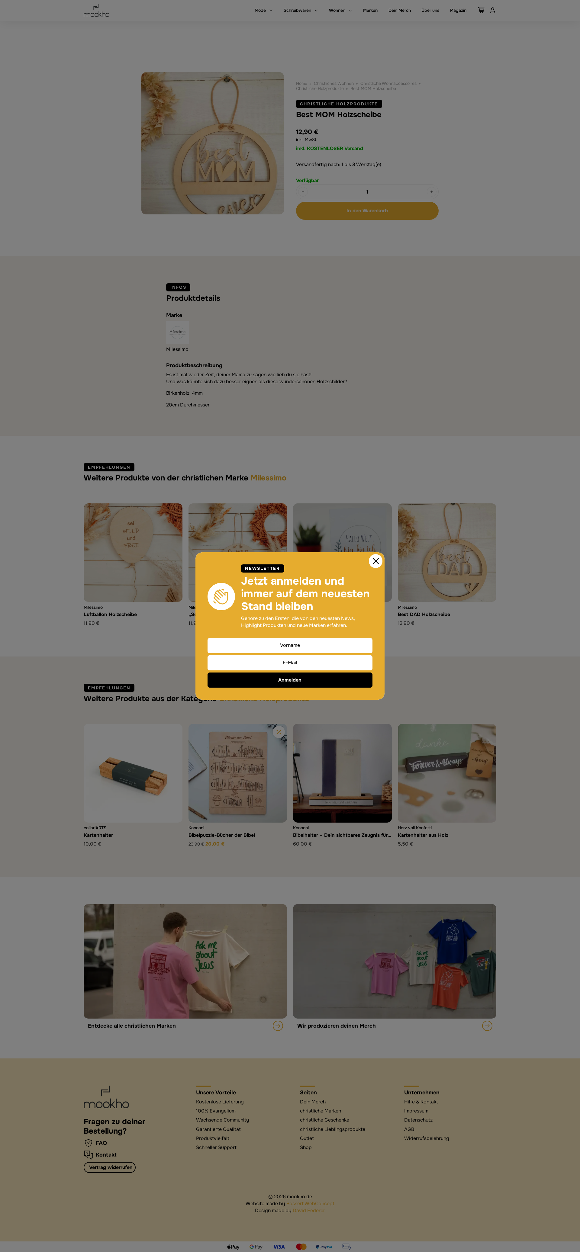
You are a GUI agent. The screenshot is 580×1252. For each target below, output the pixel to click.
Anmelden (289, 680)
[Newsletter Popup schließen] (376, 561)
